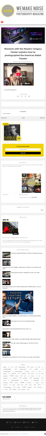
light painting (36, 378)
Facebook (27, 422)
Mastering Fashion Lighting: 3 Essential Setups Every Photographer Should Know (21, 316)
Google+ (36, 422)
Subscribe (23, 153)
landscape (25, 378)
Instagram (18, 422)
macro (4, 380)
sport (22, 384)
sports (30, 384)
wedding (14, 389)
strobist (18, 387)
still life (39, 384)
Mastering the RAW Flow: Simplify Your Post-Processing (25, 272)
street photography (7, 387)
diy (38, 373)
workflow (23, 389)
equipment (5, 376)
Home (23, 118)
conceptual (23, 373)
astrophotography (7, 371)
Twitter (10, 422)
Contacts (33, 427)
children (5, 373)
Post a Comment (6, 113)
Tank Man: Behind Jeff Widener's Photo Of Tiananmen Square (27, 253)
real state (5, 384)
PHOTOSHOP (26, 427)
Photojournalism (23, 369)
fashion (16, 376)
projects (37, 382)
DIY (22, 427)
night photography (15, 380)
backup (27, 371)
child (40, 371)
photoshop (5, 382)
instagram (5, 378)
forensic (32, 376)
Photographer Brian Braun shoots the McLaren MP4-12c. (16, 329)
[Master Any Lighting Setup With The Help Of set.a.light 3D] (23, 35)
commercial (13, 373)
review (13, 384)
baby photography (18, 371)
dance (32, 373)
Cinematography (21, 367)
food (25, 376)
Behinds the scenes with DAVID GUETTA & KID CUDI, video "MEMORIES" (21, 357)
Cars (12, 367)
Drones (32, 367)
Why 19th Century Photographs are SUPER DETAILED (24, 343)
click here (34, 197)
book (33, 371)
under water (39, 387)
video (6, 389)
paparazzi (26, 380)
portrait (16, 382)
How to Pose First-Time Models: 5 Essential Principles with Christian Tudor (21, 339)
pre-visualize (28, 382)
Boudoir (4, 367)
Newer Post (4, 118)
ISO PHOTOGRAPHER (7, 369)
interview (15, 378)
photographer (36, 380)
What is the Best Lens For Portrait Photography (23, 321)
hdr (39, 376)
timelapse (30, 387)
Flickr (39, 367)
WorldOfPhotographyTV (10, 90)
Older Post (42, 118)
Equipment (17, 427)
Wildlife (36, 369)
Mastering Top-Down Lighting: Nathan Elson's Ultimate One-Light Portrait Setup (21, 268)
